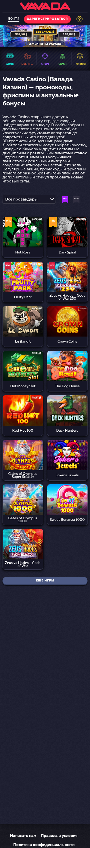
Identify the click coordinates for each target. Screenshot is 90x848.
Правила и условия (59, 836)
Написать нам (23, 836)
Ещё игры (45, 580)
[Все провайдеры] (29, 201)
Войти (13, 18)
